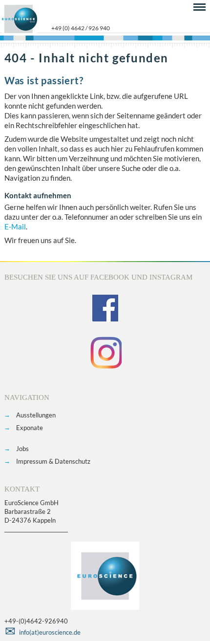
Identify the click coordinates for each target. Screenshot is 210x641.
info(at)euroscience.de (50, 632)
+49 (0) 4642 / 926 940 (80, 28)
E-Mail (15, 226)
